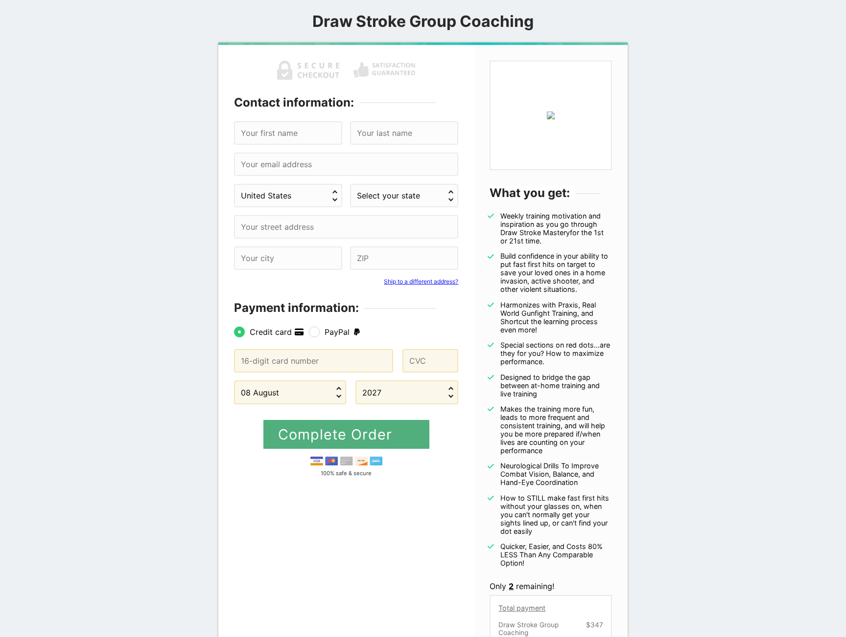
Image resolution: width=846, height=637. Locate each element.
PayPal (338, 332)
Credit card (272, 332)
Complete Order (337, 434)
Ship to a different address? (421, 281)
